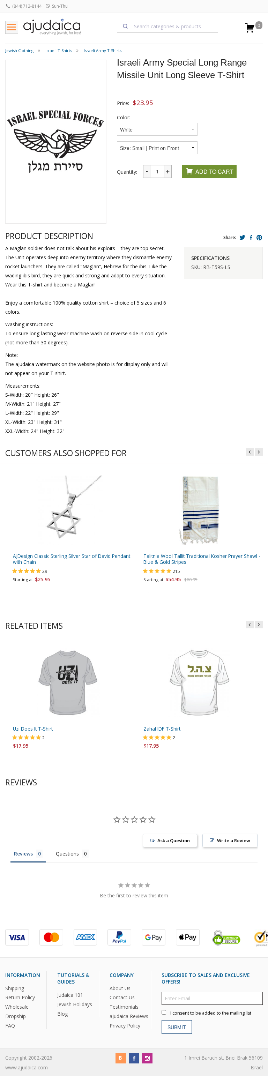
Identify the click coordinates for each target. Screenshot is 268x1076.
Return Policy (20, 997)
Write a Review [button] (233, 840)
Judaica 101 (70, 995)
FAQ (10, 1025)
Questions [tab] (67, 853)
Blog (62, 1013)
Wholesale (17, 1006)
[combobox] (167, 26)
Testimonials (124, 1006)
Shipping (14, 988)
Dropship (15, 1016)
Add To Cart (214, 171)
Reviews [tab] (23, 853)
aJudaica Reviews (129, 1016)
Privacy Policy (125, 1025)
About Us (120, 988)
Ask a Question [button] (173, 840)
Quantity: (127, 172)
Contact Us (122, 997)
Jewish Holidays (74, 1004)
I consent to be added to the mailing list (210, 1013)
